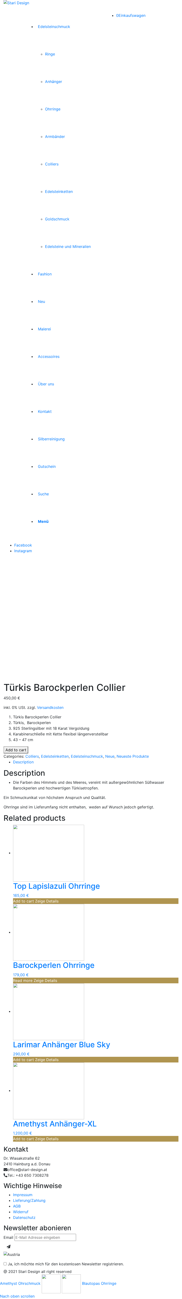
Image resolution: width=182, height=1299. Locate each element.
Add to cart (15, 749)
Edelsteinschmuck (87, 756)
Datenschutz (24, 1217)
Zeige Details (46, 901)
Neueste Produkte (133, 756)
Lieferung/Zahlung (29, 1200)
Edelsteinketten (55, 756)
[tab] (95, 762)
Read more (22, 980)
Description (23, 762)
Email (8, 1237)
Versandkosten (50, 707)
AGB (17, 1206)
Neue (109, 756)
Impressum (22, 1194)
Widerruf (20, 1211)
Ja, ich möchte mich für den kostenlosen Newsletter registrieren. (65, 1264)
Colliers (32, 756)
